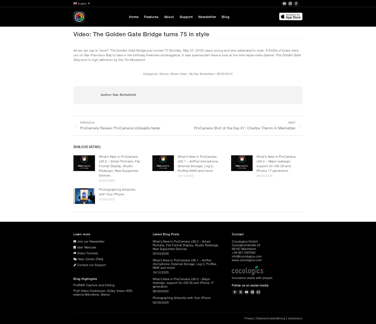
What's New (179, 74)
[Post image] (84, 163)
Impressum (295, 318)
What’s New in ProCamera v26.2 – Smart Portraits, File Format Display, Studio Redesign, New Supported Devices (119, 166)
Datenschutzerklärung (270, 318)
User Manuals (86, 247)
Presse (249, 318)
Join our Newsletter (91, 241)
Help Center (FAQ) (91, 259)
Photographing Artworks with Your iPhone (117, 192)
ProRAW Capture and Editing (94, 285)
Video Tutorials (87, 253)
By (202, 74)
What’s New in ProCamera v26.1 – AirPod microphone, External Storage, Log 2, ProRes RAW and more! (198, 164)
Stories (164, 74)
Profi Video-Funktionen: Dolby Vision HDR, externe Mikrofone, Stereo (103, 292)
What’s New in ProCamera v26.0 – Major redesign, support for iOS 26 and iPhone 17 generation (276, 164)
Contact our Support (91, 265)
